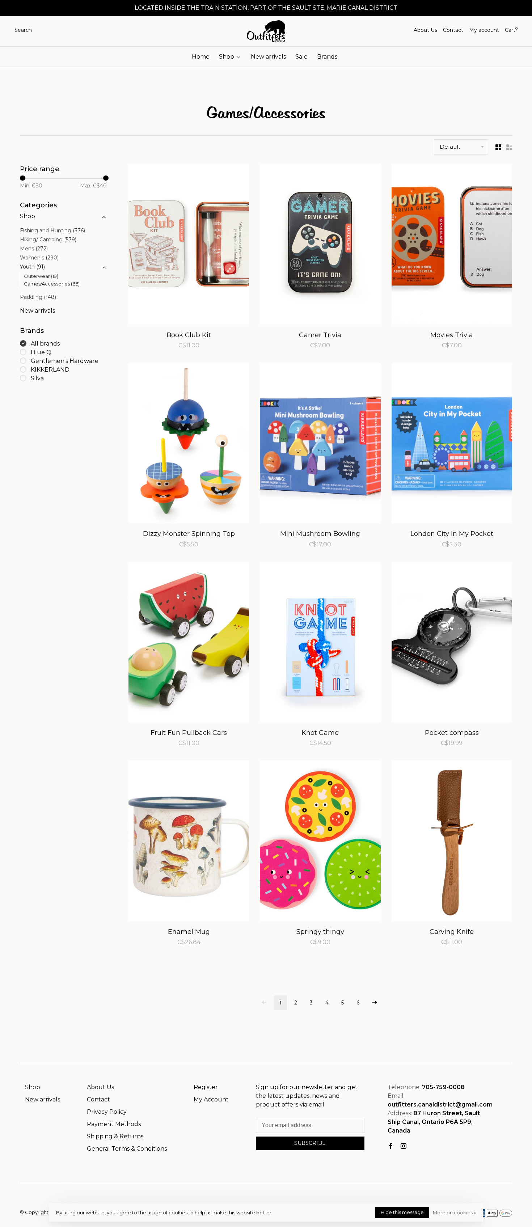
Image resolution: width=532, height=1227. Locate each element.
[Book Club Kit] (188, 245)
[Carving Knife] (452, 842)
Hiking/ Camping (48, 239)
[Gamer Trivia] (320, 245)
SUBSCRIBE (310, 1143)
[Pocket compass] (452, 643)
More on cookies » (454, 1212)
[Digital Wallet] (499, 1215)
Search (23, 30)
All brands (45, 343)
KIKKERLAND (50, 369)
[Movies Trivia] (452, 245)
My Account (211, 1099)
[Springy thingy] (320, 842)
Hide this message (402, 1212)
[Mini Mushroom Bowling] (320, 444)
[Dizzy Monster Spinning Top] (188, 444)
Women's (39, 257)
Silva (37, 378)
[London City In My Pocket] (452, 444)
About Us (425, 30)
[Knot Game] (320, 643)
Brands (327, 56)
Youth (32, 266)
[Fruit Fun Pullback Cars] (188, 643)
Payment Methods (114, 1124)
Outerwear (41, 276)
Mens (34, 248)
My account (484, 30)
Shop (227, 56)
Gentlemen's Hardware (64, 360)
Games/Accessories (52, 284)
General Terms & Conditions (127, 1148)
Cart (511, 30)
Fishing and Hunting (52, 230)
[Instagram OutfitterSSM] (403, 1146)
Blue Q (41, 352)
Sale (301, 56)
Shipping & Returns (115, 1136)
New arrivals (268, 56)
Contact (453, 30)
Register (206, 1087)
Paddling (38, 297)
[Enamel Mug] (188, 842)
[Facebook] (390, 1146)
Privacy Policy (107, 1111)
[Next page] (375, 1002)
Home (201, 56)
